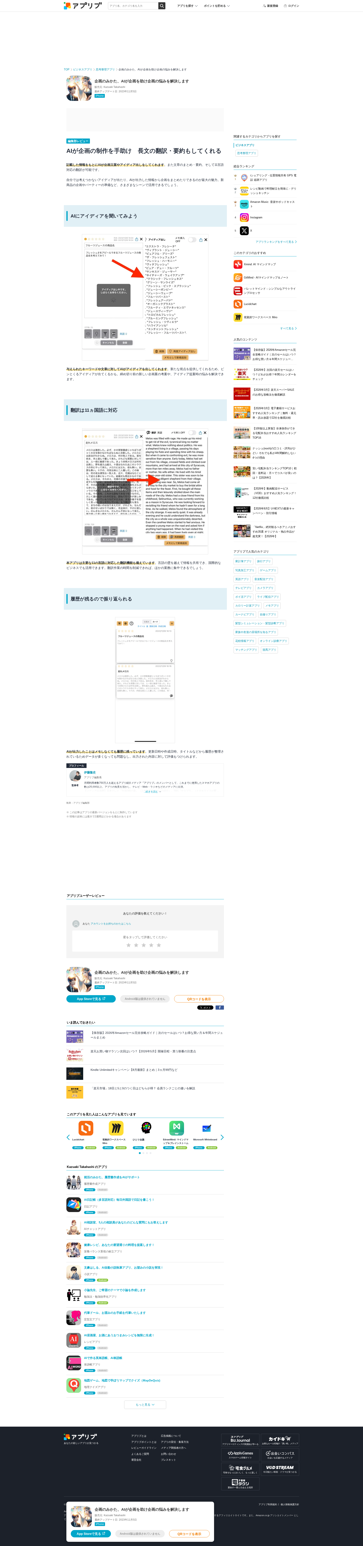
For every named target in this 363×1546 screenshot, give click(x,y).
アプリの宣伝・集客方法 (175, 1441)
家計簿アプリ (243, 561)
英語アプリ (242, 579)
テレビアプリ (243, 588)
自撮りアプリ (268, 614)
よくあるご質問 (140, 1453)
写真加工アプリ (244, 570)
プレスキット (168, 1459)
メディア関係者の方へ (173, 1447)
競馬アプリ (269, 649)
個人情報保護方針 (290, 1504)
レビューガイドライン (144, 1447)
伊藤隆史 (90, 772)
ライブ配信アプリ (268, 596)
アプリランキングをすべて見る (275, 241)
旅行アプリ (264, 561)
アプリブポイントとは (144, 1441)
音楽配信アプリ (264, 579)
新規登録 (272, 5)
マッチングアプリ (246, 649)
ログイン (293, 5)
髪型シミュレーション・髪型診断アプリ (259, 623)
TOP (67, 69)
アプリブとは (138, 1435)
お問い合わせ (168, 1453)
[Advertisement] (145, 857)
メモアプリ (272, 605)
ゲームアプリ (268, 570)
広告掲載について (171, 1435)
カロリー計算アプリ (247, 605)
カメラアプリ (265, 588)
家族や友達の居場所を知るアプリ (255, 632)
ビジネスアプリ (82, 69)
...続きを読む (151, 791)
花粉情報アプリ (244, 640)
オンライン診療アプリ (273, 640)
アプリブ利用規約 (268, 1504)
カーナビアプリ (244, 614)
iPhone (100, 95)
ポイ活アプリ (243, 596)
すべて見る (287, 328)
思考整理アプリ (105, 69)
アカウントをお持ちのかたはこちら (111, 923)
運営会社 (136, 1459)
